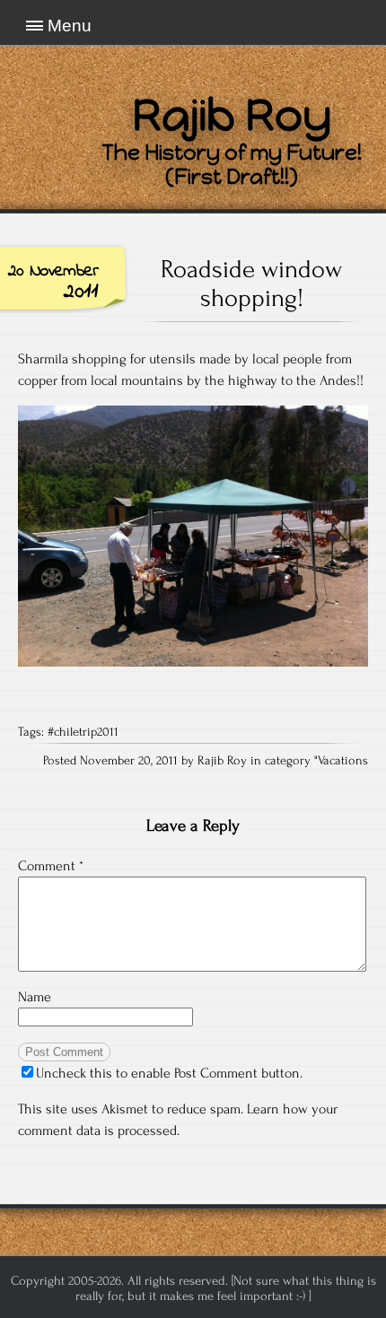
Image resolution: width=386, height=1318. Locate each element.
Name (34, 997)
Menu (70, 25)
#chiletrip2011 (83, 732)
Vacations (343, 761)
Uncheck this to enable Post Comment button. (169, 1073)
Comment (50, 866)
